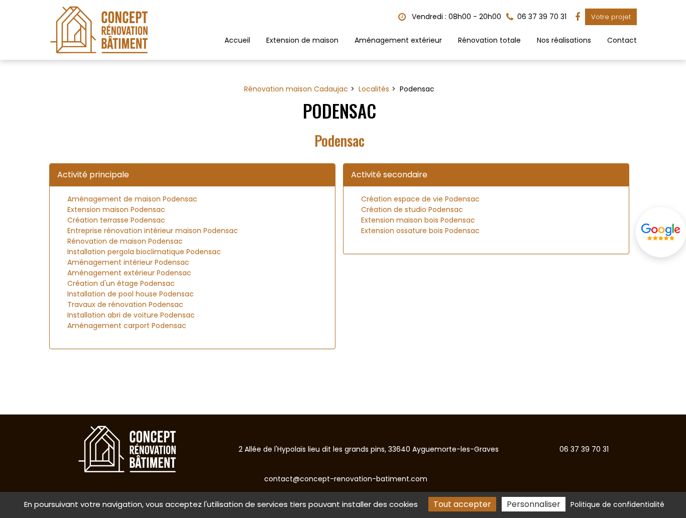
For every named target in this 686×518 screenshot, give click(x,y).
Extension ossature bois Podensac (420, 231)
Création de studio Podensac (412, 209)
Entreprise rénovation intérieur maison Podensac (152, 231)
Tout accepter (462, 504)
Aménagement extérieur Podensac (129, 273)
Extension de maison (302, 40)
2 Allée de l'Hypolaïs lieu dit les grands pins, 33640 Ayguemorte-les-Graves (369, 449)
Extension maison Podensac (116, 209)
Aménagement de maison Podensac (132, 199)
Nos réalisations (564, 40)
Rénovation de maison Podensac (125, 241)
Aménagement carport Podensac (126, 326)
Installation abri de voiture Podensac (131, 315)
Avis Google (661, 232)
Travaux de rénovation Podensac (125, 304)
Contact (622, 40)
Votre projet (611, 17)
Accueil (237, 40)
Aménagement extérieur (398, 40)
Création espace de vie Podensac (420, 199)
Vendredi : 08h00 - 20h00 (455, 17)
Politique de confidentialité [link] (617, 504)
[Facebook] (577, 17)
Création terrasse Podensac (116, 220)
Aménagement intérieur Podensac (128, 262)
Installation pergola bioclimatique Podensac (144, 252)
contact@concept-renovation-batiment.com (345, 479)
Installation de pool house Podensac (130, 294)
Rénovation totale (489, 40)
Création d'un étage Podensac (121, 283)
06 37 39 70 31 (584, 449)
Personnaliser (533, 504)
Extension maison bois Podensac (418, 220)
